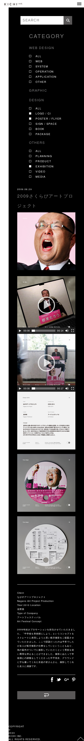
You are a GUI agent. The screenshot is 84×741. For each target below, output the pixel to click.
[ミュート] (67, 330)
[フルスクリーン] (72, 330)
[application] (46, 305)
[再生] (20, 330)
